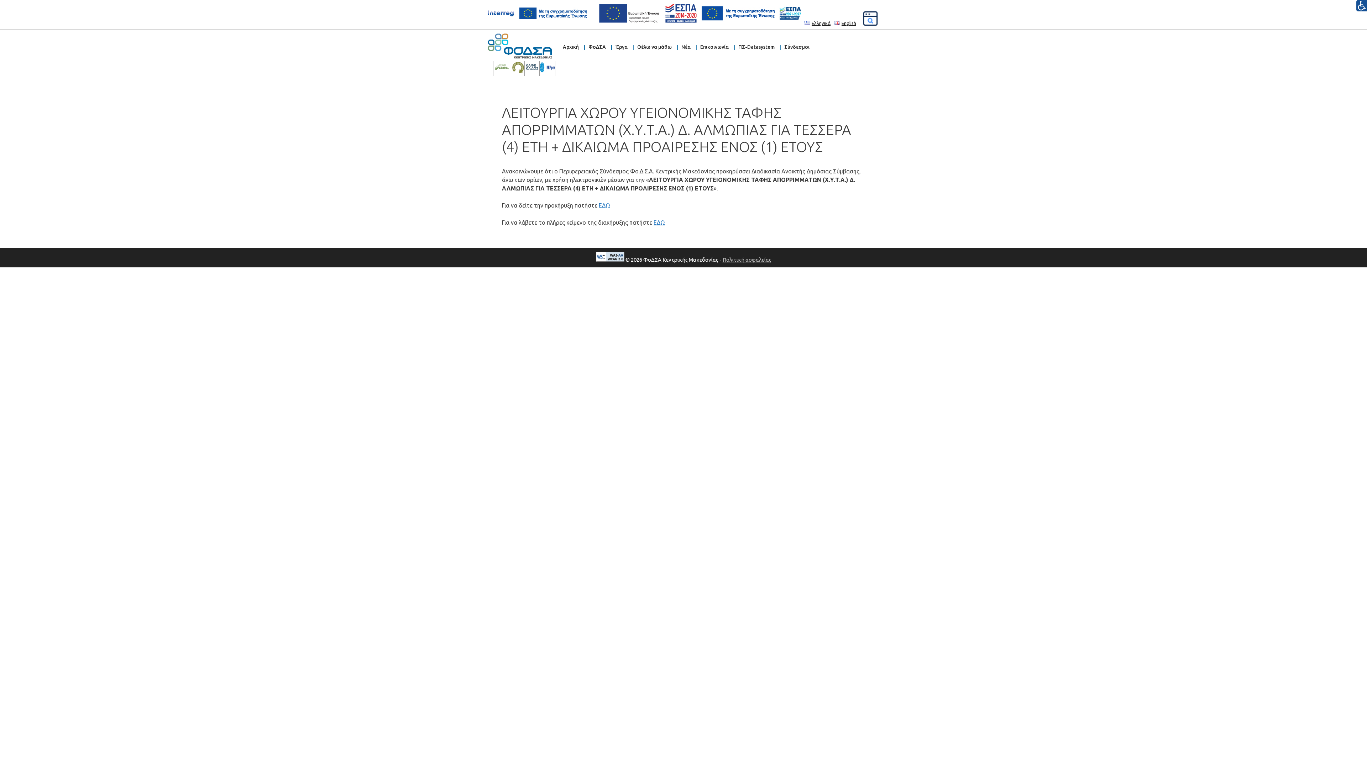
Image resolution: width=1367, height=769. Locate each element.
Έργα (622, 47)
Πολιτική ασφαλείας (747, 260)
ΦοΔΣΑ (597, 47)
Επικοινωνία (714, 47)
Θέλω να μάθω (654, 47)
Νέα (686, 47)
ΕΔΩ (604, 205)
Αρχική (571, 47)
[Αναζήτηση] (870, 18)
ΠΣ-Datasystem (756, 47)
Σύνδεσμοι (797, 47)
